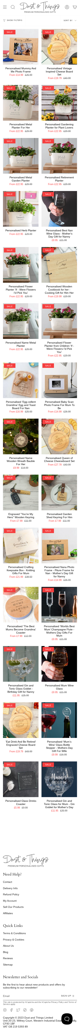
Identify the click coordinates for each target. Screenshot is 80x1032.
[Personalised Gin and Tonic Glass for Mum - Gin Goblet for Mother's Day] (59, 779)
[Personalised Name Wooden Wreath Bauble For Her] (21, 436)
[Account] (67, 7)
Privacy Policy (57, 1002)
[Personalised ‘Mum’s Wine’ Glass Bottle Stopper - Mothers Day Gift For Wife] (59, 720)
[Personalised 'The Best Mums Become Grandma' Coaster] (21, 605)
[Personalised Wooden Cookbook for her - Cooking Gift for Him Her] (59, 265)
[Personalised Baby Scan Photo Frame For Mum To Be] (59, 380)
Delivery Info (10, 888)
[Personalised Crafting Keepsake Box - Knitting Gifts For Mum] (21, 545)
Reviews (8, 958)
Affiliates (8, 913)
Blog (5, 952)
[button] (13, 7)
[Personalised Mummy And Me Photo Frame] (21, 47)
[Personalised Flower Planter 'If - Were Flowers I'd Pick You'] (21, 265)
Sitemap (8, 964)
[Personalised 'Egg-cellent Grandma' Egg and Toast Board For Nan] (21, 380)
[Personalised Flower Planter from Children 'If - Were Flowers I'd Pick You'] (59, 321)
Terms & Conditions (14, 933)
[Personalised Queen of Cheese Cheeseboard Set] (59, 436)
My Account (10, 900)
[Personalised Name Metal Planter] (21, 321)
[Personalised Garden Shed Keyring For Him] (59, 492)
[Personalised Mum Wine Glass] (59, 664)
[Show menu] (5, 7)
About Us (8, 945)
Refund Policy (11, 894)
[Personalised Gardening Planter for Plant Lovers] (59, 103)
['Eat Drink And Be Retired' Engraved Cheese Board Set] (21, 720)
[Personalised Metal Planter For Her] (21, 103)
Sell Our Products (13, 906)
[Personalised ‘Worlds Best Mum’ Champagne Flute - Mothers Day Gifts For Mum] (59, 605)
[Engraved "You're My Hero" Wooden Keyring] (21, 492)
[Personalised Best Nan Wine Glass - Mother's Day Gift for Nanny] (59, 209)
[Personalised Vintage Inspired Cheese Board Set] (59, 47)
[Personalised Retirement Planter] (59, 156)
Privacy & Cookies (13, 939)
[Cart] (75, 7)
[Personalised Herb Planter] (21, 209)
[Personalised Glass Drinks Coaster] (21, 779)
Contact (7, 881)
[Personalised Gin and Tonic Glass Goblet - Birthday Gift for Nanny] (21, 664)
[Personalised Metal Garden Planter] (21, 156)
